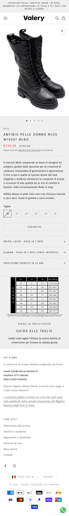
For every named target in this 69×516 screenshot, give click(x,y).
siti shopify (51, 485)
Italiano (48, 477)
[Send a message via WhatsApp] (63, 510)
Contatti (8, 455)
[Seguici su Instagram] (14, 466)
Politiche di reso (13, 443)
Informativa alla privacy (17, 425)
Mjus (7, 128)
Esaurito (34, 227)
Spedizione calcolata (29, 150)
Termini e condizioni (15, 431)
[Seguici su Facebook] (5, 466)
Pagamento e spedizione (17, 437)
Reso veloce (10, 449)
